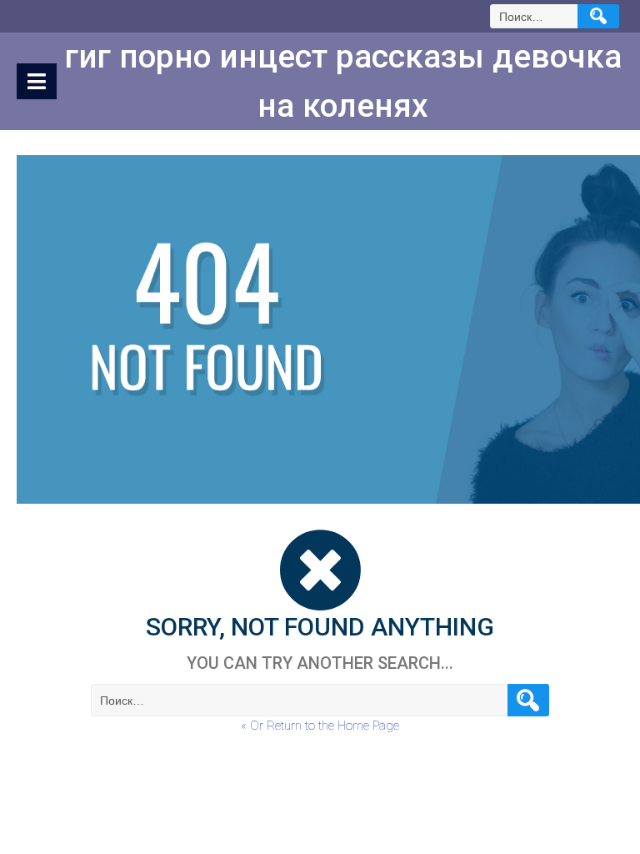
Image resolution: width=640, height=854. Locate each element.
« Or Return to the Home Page (320, 725)
